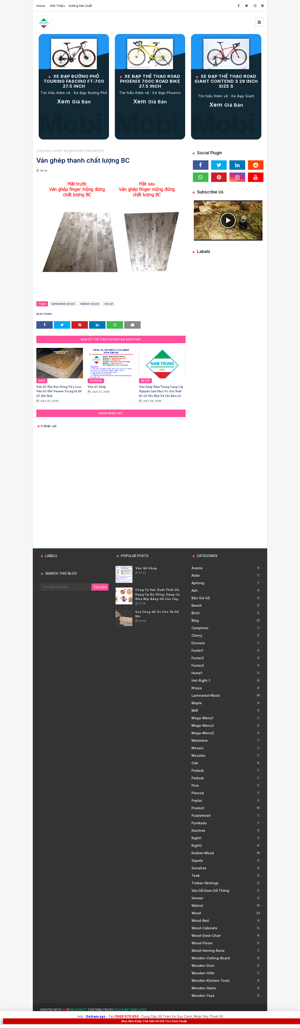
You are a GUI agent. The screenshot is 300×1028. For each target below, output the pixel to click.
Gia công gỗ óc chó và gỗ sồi (157, 614)
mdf (225, 710)
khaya (225, 688)
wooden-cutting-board (225, 958)
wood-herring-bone (225, 951)
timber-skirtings (225, 883)
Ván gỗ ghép (97, 386)
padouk (225, 778)
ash (225, 590)
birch (225, 613)
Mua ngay (73, 113)
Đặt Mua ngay (226, 116)
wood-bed (225, 921)
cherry (225, 635)
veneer (225, 898)
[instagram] (255, 5)
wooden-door (225, 966)
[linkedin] (237, 165)
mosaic (225, 748)
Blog (225, 620)
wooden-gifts (225, 973)
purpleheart (225, 815)
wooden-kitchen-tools (225, 981)
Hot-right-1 (225, 680)
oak (225, 763)
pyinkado (225, 823)
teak (225, 875)
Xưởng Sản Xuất (80, 6)
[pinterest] (262, 5)
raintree (225, 830)
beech (225, 605)
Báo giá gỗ (225, 598)
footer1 (225, 650)
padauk (225, 770)
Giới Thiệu (57, 6)
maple (225, 703)
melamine (225, 740)
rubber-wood (89, 303)
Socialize (225, 868)
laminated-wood (63, 303)
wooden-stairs (225, 988)
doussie (225, 643)
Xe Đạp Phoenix (166, 93)
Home (40, 6)
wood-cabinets (225, 928)
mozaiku (225, 755)
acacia (225, 568)
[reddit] (256, 165)
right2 (225, 845)
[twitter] (246, 5)
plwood (225, 793)
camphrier (225, 628)
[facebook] (238, 5)
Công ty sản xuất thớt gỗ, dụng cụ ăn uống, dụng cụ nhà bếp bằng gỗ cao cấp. (157, 594)
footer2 (225, 658)
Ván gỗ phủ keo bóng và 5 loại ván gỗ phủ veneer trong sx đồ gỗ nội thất (59, 391)
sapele (225, 860)
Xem (74, 101)
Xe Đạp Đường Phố (90, 93)
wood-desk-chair (225, 936)
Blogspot (79, 1009)
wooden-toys (225, 996)
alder (225, 575)
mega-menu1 (225, 718)
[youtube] (256, 177)
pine (225, 785)
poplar (225, 800)
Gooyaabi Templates (130, 1009)
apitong (225, 583)
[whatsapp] (201, 177)
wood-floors (225, 943)
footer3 (225, 665)
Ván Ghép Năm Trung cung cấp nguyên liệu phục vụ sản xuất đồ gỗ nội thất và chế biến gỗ (161, 391)
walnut (225, 906)
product (225, 808)
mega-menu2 (225, 725)
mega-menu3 (225, 733)
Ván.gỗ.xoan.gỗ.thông (225, 890)
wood (57, 150)
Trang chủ (43, 150)
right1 (225, 838)
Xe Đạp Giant (242, 96)
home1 (225, 673)
